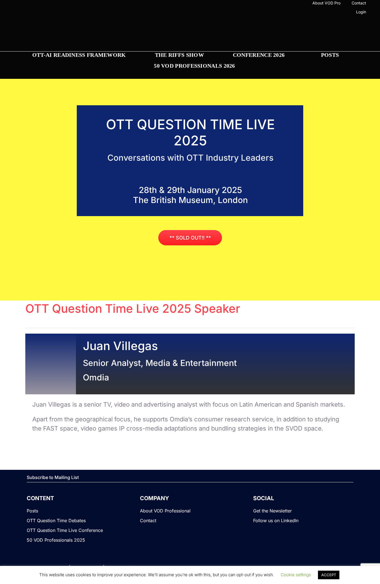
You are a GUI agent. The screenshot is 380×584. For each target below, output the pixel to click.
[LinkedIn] (27, 12)
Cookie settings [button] (296, 574)
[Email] (45, 12)
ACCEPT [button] (328, 575)
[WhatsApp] (36, 12)
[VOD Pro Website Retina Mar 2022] (190, 33)
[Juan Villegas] (50, 338)
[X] (18, 12)
